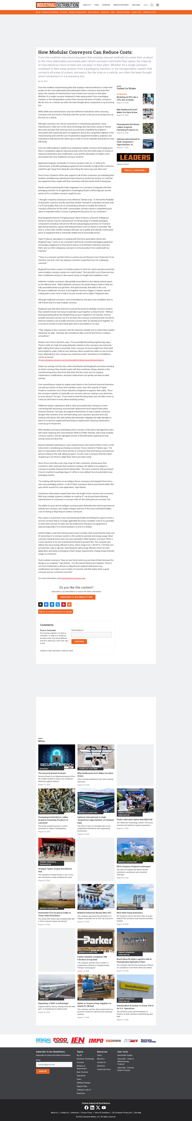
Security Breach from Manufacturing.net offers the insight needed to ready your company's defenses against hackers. (56, 778)
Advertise (75, 1113)
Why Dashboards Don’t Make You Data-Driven (127, 111)
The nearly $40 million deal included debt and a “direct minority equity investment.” (56, 920)
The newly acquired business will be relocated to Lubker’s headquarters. (52, 827)
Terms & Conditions (102, 1113)
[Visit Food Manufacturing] (61, 1040)
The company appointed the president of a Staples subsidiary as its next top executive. (95, 917)
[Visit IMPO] (96, 1040)
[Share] (46, 604)
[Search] (152, 5)
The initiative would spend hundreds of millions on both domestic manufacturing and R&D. (135, 1014)
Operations (44, 999)
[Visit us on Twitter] (98, 1108)
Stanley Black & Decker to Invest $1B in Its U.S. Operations (135, 1007)
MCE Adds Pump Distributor (130, 913)
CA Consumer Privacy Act (122, 1113)
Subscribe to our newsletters (76, 597)
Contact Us (64, 1113)
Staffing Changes (86, 908)
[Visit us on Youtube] (104, 1108)
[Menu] (157, 5)
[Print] (40, 604)
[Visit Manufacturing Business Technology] (148, 1040)
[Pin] (63, 604)
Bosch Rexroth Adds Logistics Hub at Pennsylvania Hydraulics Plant (134, 960)
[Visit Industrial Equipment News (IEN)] (78, 1040)
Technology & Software (88, 769)
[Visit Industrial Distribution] (113, 1041)
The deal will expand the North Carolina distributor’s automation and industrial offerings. (132, 872)
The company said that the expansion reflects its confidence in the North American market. (135, 966)
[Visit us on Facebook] (86, 1108)
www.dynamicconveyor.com (73, 578)
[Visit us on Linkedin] (92, 1108)
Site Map (137, 1113)
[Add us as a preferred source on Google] (69, 604)
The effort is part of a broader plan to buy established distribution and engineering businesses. (94, 828)
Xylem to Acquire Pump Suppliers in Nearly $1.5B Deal (94, 1004)
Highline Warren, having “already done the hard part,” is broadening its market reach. (56, 1007)
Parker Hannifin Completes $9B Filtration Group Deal (92, 958)
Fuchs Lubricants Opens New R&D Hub (135, 819)
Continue (79, 641)
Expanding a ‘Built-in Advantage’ (53, 1003)
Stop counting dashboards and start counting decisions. (95, 780)
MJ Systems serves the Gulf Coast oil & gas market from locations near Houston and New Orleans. (135, 918)
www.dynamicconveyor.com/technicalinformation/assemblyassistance (72, 360)
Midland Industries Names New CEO (94, 913)
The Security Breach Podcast (52, 773)
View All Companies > (135, 170)
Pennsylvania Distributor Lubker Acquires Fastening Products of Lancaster (128, 127)
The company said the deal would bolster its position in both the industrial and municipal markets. (95, 1011)
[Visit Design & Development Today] (43, 1040)
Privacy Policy (86, 1113)
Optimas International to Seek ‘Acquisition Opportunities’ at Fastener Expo (128, 142)
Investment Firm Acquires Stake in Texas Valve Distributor (54, 914)
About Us (54, 1113)
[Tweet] (58, 604)
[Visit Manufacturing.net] (131, 1041)
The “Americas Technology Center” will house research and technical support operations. (135, 824)
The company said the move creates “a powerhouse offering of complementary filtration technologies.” (93, 965)
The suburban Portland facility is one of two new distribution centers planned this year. (55, 876)
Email (38, 1060)
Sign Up (43, 1071)
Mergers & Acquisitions (49, 813)
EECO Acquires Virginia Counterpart (134, 866)
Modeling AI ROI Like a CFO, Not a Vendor (127, 98)
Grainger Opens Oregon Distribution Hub (55, 870)
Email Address (77, 630)
